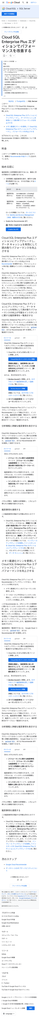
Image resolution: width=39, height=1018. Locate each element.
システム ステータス (8, 945)
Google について (7, 997)
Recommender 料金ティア (20, 156)
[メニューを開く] (3, 2)
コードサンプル (7, 961)
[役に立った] (23, 27)
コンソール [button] (7, 338)
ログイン (34, 2)
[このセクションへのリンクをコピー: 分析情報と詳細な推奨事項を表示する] (4, 429)
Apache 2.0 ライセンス (25, 896)
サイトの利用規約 (31, 997)
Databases (23, 21)
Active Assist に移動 (18, 389)
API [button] (24, 338)
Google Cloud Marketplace (10, 923)
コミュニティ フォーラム (10, 935)
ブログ (4, 976)
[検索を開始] (23, 2)
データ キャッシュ (16, 553)
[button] (21, 225)
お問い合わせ (6, 926)
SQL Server (24, 8)
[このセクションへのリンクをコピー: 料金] (9, 149)
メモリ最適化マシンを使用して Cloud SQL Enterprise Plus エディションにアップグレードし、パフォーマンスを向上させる (21, 129)
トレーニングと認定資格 (10, 967)
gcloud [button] (17, 338)
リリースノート (7, 942)
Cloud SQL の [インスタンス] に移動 (23, 359)
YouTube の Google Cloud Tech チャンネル (15, 990)
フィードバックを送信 (11, 32)
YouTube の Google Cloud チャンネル (14, 986)
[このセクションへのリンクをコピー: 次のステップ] (19, 859)
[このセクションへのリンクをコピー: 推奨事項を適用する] (22, 510)
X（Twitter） (6, 983)
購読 (30, 1008)
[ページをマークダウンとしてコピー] (11, 56)
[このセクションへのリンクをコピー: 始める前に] (16, 167)
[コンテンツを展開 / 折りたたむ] (16, 61)
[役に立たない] (26, 27)
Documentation (12, 21)
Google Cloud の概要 (8, 957)
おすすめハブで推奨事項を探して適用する (21, 381)
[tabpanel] (19, 372)
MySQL (11, 101)
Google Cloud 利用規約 (10, 1000)
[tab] (7, 337)
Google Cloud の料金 (8, 919)
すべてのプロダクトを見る (10, 916)
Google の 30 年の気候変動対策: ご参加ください (18, 1004)
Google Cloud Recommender (16, 865)
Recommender (7, 264)
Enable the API (13, 229)
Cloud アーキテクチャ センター (12, 964)
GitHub (4, 954)
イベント (4, 980)
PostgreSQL (21, 101)
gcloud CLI (9, 441)
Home (3, 21)
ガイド (16, 23)
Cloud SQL (11, 8)
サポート (4, 938)
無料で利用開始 (9, 14)
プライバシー (18, 997)
